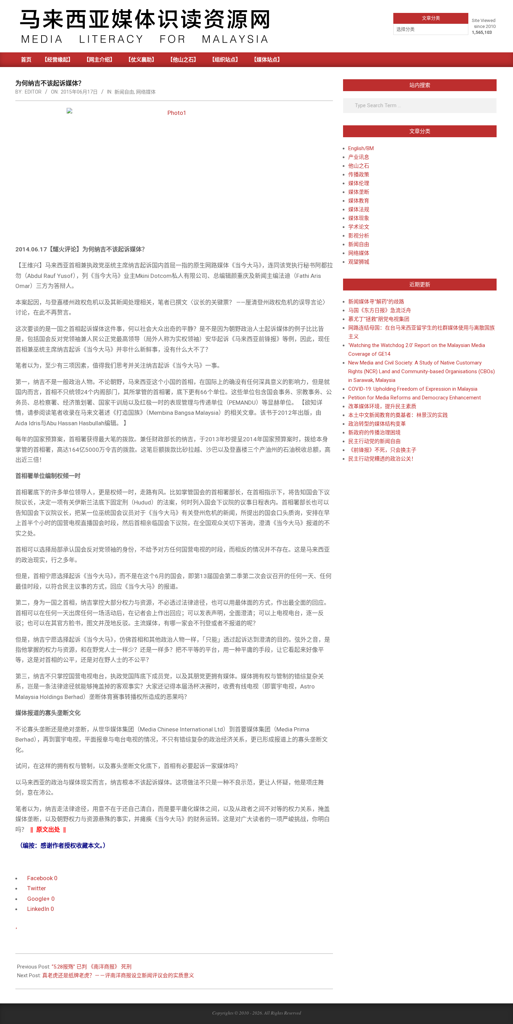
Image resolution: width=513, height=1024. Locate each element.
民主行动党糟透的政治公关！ (382, 459)
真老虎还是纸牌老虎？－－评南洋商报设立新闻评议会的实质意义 (118, 975)
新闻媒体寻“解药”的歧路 (376, 302)
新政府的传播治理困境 (374, 432)
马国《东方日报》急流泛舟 (379, 310)
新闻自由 (124, 92)
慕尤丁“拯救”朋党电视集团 (378, 319)
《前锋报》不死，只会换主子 (382, 450)
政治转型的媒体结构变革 (377, 424)
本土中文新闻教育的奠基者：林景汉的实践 (398, 415)
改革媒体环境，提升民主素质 (382, 406)
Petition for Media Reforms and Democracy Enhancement (414, 398)
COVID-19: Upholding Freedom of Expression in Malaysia (412, 389)
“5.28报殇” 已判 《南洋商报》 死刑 (92, 967)
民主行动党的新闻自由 (374, 441)
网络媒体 (146, 92)
